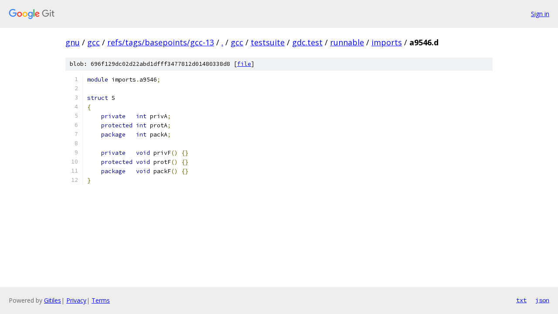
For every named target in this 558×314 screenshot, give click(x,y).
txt (521, 300)
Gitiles (52, 300)
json (542, 300)
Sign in (540, 14)
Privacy (76, 300)
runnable (347, 42)
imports (386, 42)
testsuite (268, 42)
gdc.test (307, 42)
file (244, 64)
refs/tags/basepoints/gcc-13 (160, 42)
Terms (101, 300)
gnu (72, 42)
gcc (93, 42)
